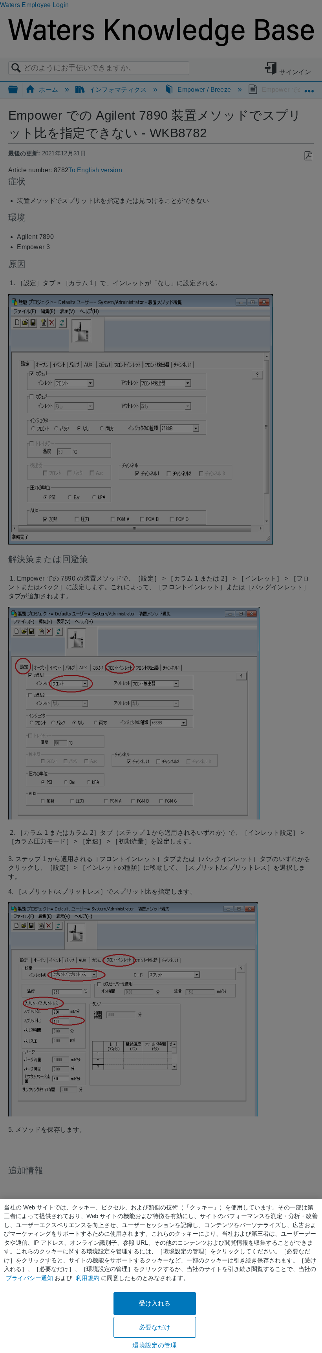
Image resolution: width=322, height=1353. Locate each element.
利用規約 (87, 1278)
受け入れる (155, 1303)
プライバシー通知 (29, 1278)
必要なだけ (155, 1327)
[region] (161, 1276)
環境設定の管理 (154, 1345)
